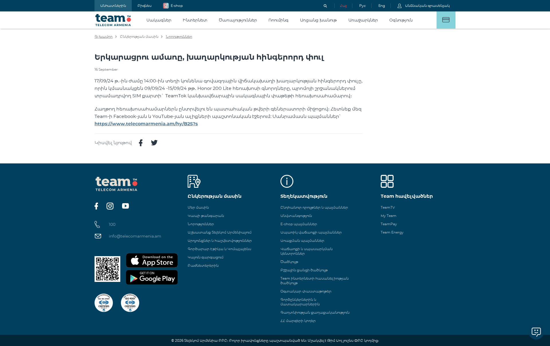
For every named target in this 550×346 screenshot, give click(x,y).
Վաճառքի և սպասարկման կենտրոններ (306, 251)
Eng (381, 5)
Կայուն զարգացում (205, 257)
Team (113, 20)
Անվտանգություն (296, 215)
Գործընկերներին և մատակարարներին (300, 301)
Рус (362, 5)
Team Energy (392, 232)
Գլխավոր (104, 36)
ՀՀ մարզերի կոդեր (298, 321)
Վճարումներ (446, 20)
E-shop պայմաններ (298, 224)
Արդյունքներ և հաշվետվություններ (220, 240)
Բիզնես (145, 5)
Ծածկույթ (289, 262)
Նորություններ (179, 36)
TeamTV (388, 207)
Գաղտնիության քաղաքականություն (314, 312)
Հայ (343, 5)
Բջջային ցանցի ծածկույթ (304, 270)
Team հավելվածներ (407, 196)
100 (112, 224)
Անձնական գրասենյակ (427, 5)
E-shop (177, 5)
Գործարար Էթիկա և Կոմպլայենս (219, 249)
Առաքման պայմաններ (302, 240)
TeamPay (389, 224)
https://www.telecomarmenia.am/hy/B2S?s (146, 123)
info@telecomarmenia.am (135, 236)
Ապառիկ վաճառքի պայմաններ (311, 232)
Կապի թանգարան (206, 215)
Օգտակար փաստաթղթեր (305, 291)
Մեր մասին (198, 207)
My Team (388, 215)
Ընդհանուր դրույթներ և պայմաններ (314, 207)
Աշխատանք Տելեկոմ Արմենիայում (220, 232)
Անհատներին (113, 5)
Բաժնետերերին (203, 265)
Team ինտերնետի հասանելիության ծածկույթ (314, 280)
